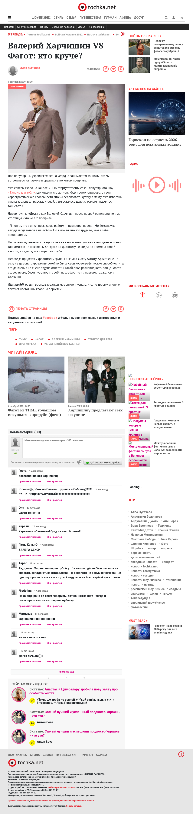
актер (152, 548)
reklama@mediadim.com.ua (61, 787)
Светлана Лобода (143, 539)
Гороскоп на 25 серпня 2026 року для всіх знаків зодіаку (168, 629)
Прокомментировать (30, 481)
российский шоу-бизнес (148, 589)
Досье (81, 26)
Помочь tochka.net (39, 34)
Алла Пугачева (141, 512)
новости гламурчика (145, 571)
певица (149, 584)
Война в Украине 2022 (69, 34)
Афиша (125, 17)
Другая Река (27, 343)
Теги (132, 500)
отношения (174, 580)
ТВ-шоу (44, 26)
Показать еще (66, 672)
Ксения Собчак (168, 530)
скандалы (138, 593)
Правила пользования (18, 800)
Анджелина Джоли (144, 521)
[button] (174, 18)
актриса (166, 548)
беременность (141, 553)
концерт (168, 562)
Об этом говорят (26, 26)
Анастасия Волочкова (146, 516)
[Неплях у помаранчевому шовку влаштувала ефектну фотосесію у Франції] (139, 47)
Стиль (59, 17)
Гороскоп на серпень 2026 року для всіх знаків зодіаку (155, 142)
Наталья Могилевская (147, 535)
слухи (154, 593)
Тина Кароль (169, 539)
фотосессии (139, 607)
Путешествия (90, 17)
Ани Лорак (170, 521)
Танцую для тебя (100, 339)
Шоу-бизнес (41, 17)
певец (135, 584)
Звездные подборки (63, 26)
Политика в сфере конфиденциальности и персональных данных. (62, 800)
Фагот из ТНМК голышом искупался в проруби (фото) (34, 412)
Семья (72, 17)
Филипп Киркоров (143, 544)
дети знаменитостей (145, 557)
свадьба (175, 589)
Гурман (110, 17)
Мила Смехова (30, 68)
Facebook (50, 317)
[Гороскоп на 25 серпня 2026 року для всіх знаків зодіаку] (139, 632)
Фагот (39, 339)
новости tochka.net (144, 566)
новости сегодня (142, 575)
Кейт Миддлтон (142, 530)
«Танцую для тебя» (21, 192)
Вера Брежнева (142, 525)
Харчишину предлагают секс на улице (95, 412)
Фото (164, 544)
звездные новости (144, 562)
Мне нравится (54, 481)
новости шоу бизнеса (146, 580)
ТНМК (23, 339)
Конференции (96, 26)
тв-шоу (167, 593)
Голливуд (164, 525)
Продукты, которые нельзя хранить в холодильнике (166, 424)
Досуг (139, 17)
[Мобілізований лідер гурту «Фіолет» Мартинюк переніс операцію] (139, 65)
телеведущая (140, 598)
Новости (9, 26)
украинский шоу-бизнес (62, 343)
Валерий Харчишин (66, 339)
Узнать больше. (74, 806)
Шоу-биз (137, 548)
